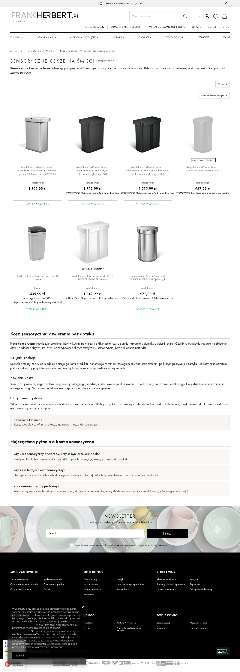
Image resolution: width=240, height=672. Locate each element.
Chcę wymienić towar (20, 589)
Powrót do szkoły (94, 26)
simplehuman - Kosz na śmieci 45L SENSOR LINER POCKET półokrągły (147, 277)
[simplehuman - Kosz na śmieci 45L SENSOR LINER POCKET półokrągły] (148, 242)
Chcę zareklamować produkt (24, 584)
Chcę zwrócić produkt (54, 584)
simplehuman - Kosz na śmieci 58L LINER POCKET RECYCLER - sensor (92, 277)
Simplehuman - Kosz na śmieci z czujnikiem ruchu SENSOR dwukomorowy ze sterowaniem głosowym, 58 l (147, 170)
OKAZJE (196, 26)
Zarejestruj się (90, 579)
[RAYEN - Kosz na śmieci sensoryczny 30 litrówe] (37, 242)
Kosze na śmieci (69, 50)
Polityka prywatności (166, 589)
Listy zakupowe (90, 584)
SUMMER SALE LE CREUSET (126, 26)
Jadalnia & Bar (45, 37)
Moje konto (93, 572)
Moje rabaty (123, 589)
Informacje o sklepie (166, 579)
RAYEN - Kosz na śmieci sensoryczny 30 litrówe (37, 277)
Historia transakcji (92, 589)
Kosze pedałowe (24, 424)
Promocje (203, 37)
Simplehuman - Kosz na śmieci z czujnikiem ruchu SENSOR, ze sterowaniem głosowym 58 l (92, 170)
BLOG (226, 26)
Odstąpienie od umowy (201, 589)
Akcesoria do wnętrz (82, 37)
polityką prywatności (99, 545)
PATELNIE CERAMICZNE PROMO (166, 26)
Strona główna (32, 50)
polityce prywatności (23, 624)
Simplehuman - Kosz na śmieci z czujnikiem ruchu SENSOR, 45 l (202, 168)
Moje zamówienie (24, 572)
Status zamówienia (19, 579)
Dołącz (167, 533)
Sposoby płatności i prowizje (171, 584)
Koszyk (120, 579)
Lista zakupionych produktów (131, 584)
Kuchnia (15, 37)
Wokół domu (173, 37)
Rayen (37, 288)
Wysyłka (194, 579)
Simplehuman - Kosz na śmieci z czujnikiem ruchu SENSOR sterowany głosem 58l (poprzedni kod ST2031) (37, 170)
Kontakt (47, 589)
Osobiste (144, 37)
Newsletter (120, 516)
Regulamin (195, 584)
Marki (226, 37)
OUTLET (212, 26)
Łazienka (117, 37)
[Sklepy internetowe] (223, 651)
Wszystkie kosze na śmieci (53, 424)
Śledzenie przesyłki (53, 579)
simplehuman (37, 182)
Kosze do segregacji (84, 424)
